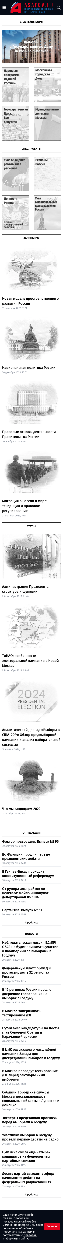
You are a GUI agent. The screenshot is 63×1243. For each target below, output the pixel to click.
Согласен (52, 1226)
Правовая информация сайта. (20, 1236)
